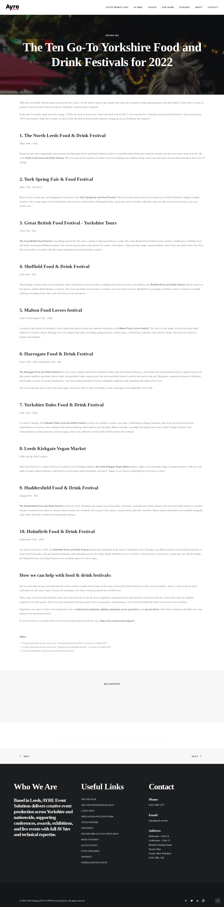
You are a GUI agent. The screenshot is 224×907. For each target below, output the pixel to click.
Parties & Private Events (94, 862)
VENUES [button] (152, 7)
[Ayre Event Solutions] (12, 7)
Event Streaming (90, 851)
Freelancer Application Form (97, 816)
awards (43, 823)
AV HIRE (138, 7)
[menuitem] (118, 7)
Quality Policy (89, 845)
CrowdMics (87, 828)
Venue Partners (89, 822)
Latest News (87, 811)
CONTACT (213, 7)
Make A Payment (90, 839)
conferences (24, 823)
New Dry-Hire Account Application (100, 834)
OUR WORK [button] (168, 7)
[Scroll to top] (217, 900)
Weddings (86, 857)
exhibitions (62, 823)
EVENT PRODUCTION (117, 7)
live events (31, 828)
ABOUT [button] (199, 7)
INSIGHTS (184, 7)
